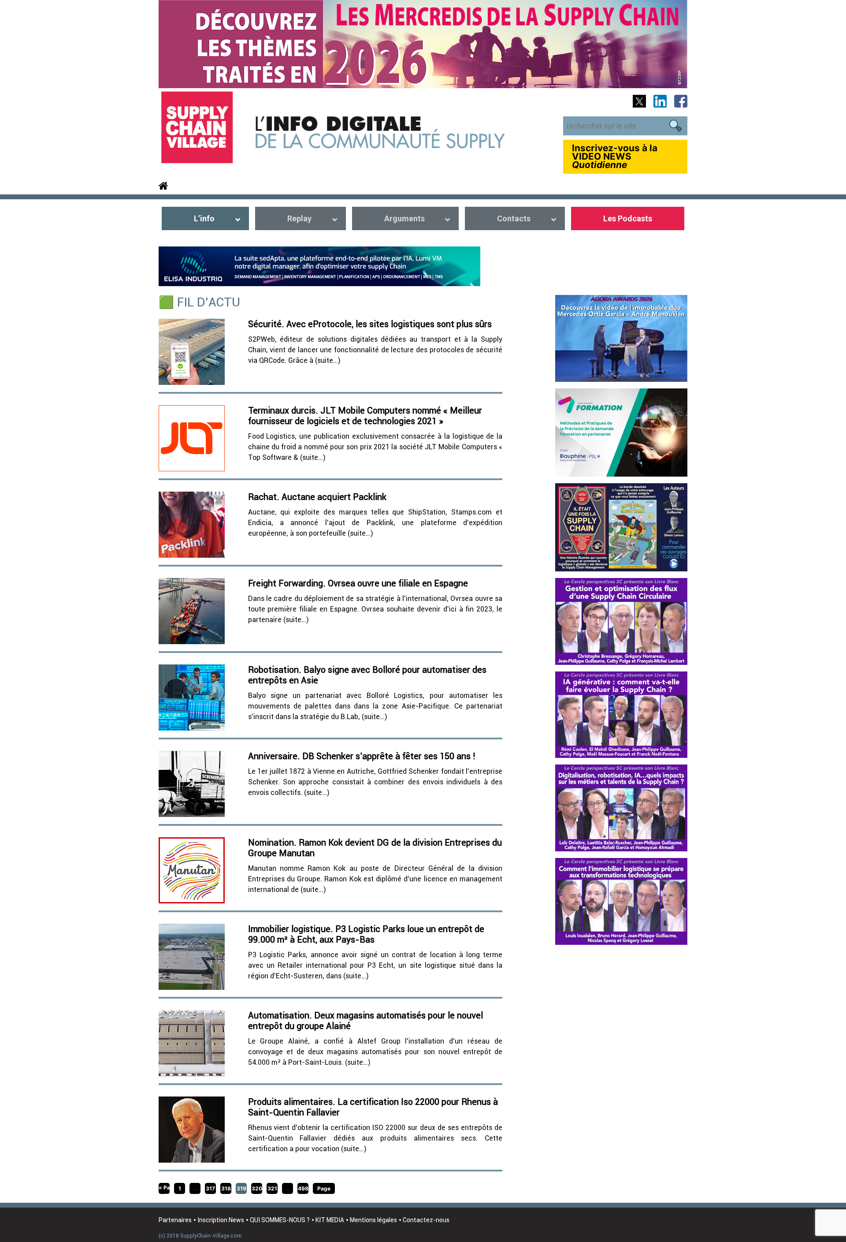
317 (210, 1188)
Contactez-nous (426, 1220)
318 (226, 1188)
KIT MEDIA (329, 1220)
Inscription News (220, 1220)
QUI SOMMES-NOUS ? (280, 1220)
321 (272, 1188)
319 (241, 1188)
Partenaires (175, 1220)
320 (257, 1188)
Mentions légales (373, 1220)
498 (303, 1188)
